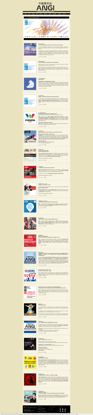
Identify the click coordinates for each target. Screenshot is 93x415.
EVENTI (33, 13)
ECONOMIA (54, 13)
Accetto (77, 414)
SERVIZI (50, 13)
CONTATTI (64, 13)
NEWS (29, 13)
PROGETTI (45, 13)
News (26, 17)
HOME (25, 13)
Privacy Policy (51, 408)
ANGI (37, 13)
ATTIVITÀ (40, 13)
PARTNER (59, 13)
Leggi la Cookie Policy (72, 414)
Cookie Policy (51, 409)
